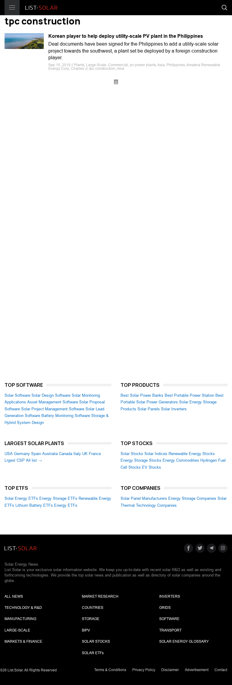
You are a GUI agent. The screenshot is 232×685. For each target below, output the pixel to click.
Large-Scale (17, 630)
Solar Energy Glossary (184, 641)
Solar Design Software (50, 395)
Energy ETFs (65, 505)
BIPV (86, 630)
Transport (170, 630)
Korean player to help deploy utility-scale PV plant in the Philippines (125, 36)
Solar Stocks (132, 453)
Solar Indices (155, 453)
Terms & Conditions (110, 670)
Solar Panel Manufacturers (144, 498)
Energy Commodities (181, 460)
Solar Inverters (174, 409)
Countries (92, 608)
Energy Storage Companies (192, 498)
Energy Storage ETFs (58, 498)
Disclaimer (170, 670)
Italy (77, 453)
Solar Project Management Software (52, 409)
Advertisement (196, 670)
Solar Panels (148, 409)
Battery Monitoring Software (65, 415)
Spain (36, 453)
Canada (65, 453)
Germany (22, 453)
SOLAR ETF (93, 653)
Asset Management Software (52, 402)
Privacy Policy (143, 670)
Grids (165, 608)
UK (85, 453)
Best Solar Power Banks (142, 395)
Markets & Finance (23, 641)
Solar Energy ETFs (21, 498)
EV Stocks (151, 467)
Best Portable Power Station (189, 395)
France (95, 453)
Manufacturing (20, 619)
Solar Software (17, 395)
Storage (90, 619)
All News (14, 596)
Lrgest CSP (15, 460)
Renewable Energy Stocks (192, 453)
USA (9, 453)
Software (169, 619)
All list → (34, 460)
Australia (50, 453)
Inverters (169, 596)
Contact (220, 670)
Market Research (100, 596)
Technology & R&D (23, 608)
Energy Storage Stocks (141, 460)
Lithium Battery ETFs (34, 505)
